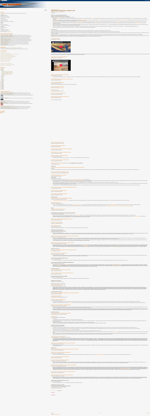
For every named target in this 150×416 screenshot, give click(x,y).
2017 (1, 84)
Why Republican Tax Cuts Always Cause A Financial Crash (7, 100)
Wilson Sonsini (119, 205)
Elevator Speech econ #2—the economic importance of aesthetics (7, 64)
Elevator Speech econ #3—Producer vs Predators (6, 65)
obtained (56, 26)
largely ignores (66, 264)
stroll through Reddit (85, 245)
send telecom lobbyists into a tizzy (117, 265)
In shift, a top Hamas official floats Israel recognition (57, 82)
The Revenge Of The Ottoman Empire (55, 225)
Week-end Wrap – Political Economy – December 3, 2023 (7, 74)
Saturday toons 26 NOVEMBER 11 (4, 44)
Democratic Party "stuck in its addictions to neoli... (6, 73)
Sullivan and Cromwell (123, 205)
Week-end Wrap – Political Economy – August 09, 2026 (6, 35)
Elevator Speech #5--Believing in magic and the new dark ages (7, 57)
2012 (1, 87)
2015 (1, 85)
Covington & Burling (129, 205)
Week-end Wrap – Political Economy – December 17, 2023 (63, 10)
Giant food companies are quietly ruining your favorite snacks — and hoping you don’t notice (62, 242)
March (2, 79)
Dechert (116, 205)
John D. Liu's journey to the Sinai (55, 38)
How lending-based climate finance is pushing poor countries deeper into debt (60, 269)
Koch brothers (92, 18)
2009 (1, 89)
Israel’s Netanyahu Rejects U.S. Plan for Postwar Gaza (57, 142)
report (107, 24)
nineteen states (80, 21)
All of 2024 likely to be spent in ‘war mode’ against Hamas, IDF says (59, 155)
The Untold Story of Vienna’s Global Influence (56, 222)
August (2, 76)
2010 (1, 88)
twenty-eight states (119, 21)
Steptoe (110, 205)
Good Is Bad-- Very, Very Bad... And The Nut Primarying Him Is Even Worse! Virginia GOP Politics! (63, 371)
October (2, 75)
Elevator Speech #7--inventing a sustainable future (6, 59)
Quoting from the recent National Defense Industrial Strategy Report (61, 200)
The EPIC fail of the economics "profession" (5, 42)
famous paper (69, 329)
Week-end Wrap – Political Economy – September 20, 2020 (7, 34)
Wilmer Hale (107, 205)
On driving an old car (6, 97)
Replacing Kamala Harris (54, 316)
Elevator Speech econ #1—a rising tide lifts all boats (6, 63)
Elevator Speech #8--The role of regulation (5, 60)
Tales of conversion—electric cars (4, 43)
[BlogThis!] (58, 390)
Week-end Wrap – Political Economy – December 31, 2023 (7, 71)
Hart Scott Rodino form (113, 204)
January (2, 80)
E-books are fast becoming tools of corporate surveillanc (58, 299)
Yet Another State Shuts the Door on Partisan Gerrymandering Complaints (60, 356)
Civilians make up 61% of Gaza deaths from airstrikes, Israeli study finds (60, 96)
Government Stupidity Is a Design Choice (76, 204)
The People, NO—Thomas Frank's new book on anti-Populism (7, 93)
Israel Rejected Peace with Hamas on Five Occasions (57, 86)
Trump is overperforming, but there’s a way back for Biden (58, 336)
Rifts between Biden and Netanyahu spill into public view (58, 145)
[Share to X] (59, 390)
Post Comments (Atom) (57, 414)
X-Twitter (52, 99)
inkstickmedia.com (61, 87)
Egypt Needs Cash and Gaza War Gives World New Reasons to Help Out (60, 74)
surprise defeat (58, 18)
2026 (1, 68)
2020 (1, 82)
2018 (1, 83)
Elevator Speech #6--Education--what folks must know (6, 58)
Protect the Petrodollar (3, 101)
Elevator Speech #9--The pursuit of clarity (5, 61)
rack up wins (76, 21)
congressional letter (70, 302)
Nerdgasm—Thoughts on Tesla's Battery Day (8, 94)
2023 (1, 70)
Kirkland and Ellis (113, 205)
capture (132, 18)
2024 (1, 69)
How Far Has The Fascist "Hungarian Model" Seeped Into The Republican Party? (61, 352)
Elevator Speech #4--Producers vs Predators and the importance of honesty (8, 56)
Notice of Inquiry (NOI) (59, 265)
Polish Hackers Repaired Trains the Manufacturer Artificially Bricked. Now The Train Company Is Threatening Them (65, 292)
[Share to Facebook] (60, 390)
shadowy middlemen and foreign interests (125, 368)
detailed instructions (56, 20)
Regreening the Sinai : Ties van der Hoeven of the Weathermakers (59, 56)
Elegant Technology (9, 31)
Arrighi (65, 227)
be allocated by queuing (115, 331)
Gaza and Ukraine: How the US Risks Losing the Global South (58, 190)
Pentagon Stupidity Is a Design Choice (56, 202)
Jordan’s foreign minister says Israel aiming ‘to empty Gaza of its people (60, 159)
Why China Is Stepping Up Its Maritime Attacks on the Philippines (59, 193)
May (2, 78)
